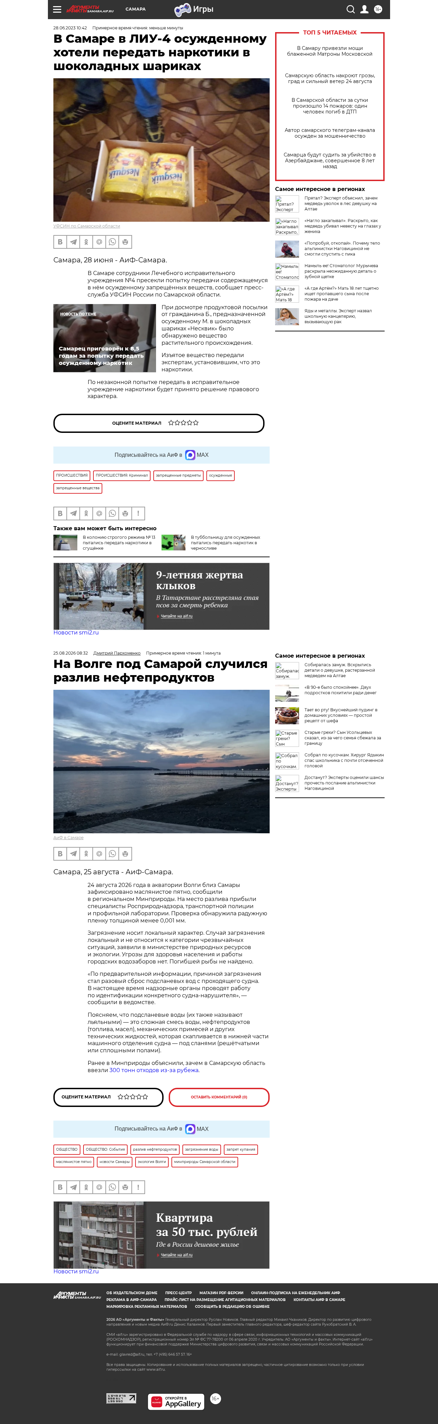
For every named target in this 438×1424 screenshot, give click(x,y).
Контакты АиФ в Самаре (319, 1300)
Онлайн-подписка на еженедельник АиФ (295, 1293)
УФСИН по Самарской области (86, 226)
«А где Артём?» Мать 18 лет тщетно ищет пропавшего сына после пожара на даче (342, 294)
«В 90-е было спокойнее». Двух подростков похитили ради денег (341, 690)
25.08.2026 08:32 (70, 653)
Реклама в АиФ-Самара (131, 1300)
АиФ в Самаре (68, 837)
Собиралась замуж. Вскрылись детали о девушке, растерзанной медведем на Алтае (340, 670)
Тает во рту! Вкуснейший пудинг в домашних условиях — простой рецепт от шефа (341, 715)
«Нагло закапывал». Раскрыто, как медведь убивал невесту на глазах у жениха (343, 226)
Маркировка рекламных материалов (146, 1306)
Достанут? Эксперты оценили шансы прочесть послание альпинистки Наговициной (344, 783)
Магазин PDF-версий (221, 1293)
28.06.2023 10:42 (70, 27)
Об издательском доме (131, 1293)
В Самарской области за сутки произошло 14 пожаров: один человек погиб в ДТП (330, 106)
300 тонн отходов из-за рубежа (154, 1070)
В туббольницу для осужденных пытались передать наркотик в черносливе (225, 543)
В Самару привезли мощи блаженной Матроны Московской (330, 51)
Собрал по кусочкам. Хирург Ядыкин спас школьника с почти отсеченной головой (344, 760)
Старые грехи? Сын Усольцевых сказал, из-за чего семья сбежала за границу (343, 738)
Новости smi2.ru (76, 632)
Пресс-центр (178, 1293)
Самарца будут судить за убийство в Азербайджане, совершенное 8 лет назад (330, 160)
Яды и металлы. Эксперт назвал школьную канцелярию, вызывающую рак (338, 316)
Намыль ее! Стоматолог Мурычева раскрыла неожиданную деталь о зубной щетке (341, 271)
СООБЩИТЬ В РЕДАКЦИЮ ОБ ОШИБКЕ (232, 1306)
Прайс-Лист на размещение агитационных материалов (225, 1300)
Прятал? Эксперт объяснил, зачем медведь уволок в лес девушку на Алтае (341, 203)
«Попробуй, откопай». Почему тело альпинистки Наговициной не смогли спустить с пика (342, 249)
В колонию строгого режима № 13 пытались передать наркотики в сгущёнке (119, 543)
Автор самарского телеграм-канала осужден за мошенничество (330, 133)
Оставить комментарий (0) (219, 1097)
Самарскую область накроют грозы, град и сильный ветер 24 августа (330, 78)
